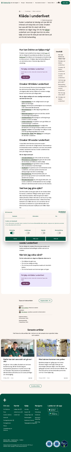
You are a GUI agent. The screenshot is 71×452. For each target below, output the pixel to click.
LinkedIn (16, 415)
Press (4, 412)
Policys (5, 426)
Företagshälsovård (7, 420)
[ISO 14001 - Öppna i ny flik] (56, 443)
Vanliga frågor (27, 415)
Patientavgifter (27, 417)
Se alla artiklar (35, 386)
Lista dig (26, 409)
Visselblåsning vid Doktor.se (7, 429)
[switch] (28, 233)
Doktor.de (5, 417)
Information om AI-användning (10, 441)
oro (46, 53)
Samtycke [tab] (14, 216)
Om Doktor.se (6, 409)
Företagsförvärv (7, 423)
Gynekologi (27, 11)
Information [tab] (35, 216)
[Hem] (19, 11)
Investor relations (7, 415)
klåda (47, 30)
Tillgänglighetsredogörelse (29, 423)
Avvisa (15, 238)
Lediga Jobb (17, 409)
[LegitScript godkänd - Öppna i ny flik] (64, 444)
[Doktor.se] (5, 3)
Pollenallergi (38, 412)
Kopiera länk (44, 300)
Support (26, 412)
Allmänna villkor (6, 440)
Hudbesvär (37, 415)
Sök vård (65, 3)
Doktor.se (22, 57)
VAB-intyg (37, 422)
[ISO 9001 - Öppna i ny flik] (49, 443)
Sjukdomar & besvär (29, 420)
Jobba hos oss (17, 412)
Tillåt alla (56, 238)
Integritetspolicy (14, 440)
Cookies (21, 440)
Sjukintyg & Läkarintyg (37, 418)
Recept (36, 409)
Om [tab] (56, 216)
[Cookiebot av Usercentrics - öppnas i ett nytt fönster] (60, 212)
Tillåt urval (35, 238)
